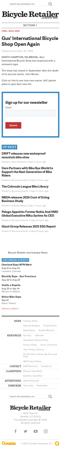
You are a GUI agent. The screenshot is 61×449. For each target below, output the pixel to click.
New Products (19, 161)
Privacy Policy (30, 344)
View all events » (10, 309)
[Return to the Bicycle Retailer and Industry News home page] (30, 18)
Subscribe (28, 385)
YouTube (36, 431)
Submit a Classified (32, 375)
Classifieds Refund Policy (35, 340)
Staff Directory (30, 366)
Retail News (14, 31)
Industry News (19, 205)
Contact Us (46, 366)
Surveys (27, 335)
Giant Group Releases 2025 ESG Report (29, 226)
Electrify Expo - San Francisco (19, 276)
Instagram (46, 431)
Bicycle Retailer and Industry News (27, 252)
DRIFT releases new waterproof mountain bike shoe (24, 155)
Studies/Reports (47, 330)
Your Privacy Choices (33, 349)
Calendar (39, 335)
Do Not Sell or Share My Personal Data (40, 355)
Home (4, 31)
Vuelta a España (11, 285)
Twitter (25, 431)
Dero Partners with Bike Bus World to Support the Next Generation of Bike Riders (27, 172)
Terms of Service (48, 344)
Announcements (20, 180)
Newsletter (42, 385)
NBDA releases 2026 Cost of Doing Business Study (25, 199)
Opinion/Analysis (31, 325)
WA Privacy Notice (32, 361)
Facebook (15, 431)
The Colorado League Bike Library (25, 186)
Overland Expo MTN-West (17, 264)
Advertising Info (31, 380)
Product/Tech (50, 325)
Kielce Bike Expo (11, 296)
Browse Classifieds (32, 371)
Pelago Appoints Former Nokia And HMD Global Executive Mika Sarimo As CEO (30, 213)
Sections (30, 25)
